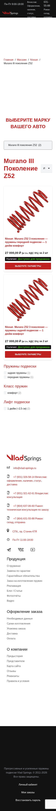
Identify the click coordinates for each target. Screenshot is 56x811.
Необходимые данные (20, 618)
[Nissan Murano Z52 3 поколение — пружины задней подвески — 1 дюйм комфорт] (28, 299)
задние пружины (17, 373)
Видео (10, 600)
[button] (33, 13)
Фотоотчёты (14, 596)
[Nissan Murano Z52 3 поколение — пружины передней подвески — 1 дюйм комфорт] (28, 210)
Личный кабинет (28, 784)
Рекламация (14, 586)
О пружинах (14, 566)
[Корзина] (39, 13)
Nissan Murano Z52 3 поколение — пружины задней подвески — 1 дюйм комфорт (26, 330)
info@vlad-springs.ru (24, 468)
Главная (8, 59)
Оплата (11, 638)
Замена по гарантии (18, 571)
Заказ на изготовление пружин (24, 581)
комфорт (12, 393)
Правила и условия (18, 681)
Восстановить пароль (28, 800)
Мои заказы (28, 792)
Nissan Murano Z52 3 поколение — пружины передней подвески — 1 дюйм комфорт (26, 242)
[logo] (10, 12)
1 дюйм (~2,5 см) (16, 408)
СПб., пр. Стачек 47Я (24, 531)
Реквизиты (13, 676)
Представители (16, 661)
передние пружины (18, 377)
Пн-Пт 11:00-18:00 (22, 540)
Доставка (12, 633)
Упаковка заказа (16, 628)
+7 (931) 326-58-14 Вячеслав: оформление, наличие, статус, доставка (27, 481)
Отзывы (11, 671)
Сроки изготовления (18, 623)
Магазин (22, 59)
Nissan (34, 59)
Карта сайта (14, 666)
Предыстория (15, 656)
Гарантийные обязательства (23, 576)
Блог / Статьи (14, 591)
